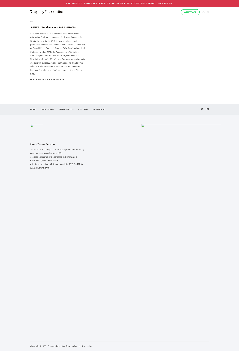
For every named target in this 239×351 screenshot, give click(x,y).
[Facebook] (203, 12)
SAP (32, 21)
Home (87, 12)
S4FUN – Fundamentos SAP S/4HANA (53, 27)
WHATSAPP (190, 12)
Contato (134, 12)
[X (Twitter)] (208, 12)
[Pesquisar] (177, 12)
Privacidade (148, 12)
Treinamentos (116, 12)
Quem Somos (99, 12)
